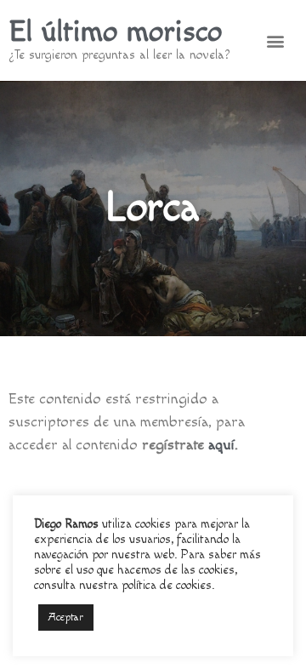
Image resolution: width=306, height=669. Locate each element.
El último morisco (115, 31)
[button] (276, 40)
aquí (221, 445)
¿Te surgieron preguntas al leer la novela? (119, 55)
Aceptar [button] (65, 617)
